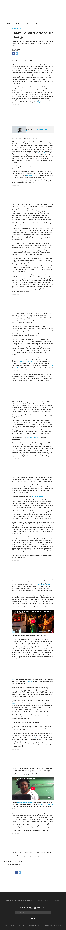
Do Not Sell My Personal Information (50, 925)
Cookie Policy (11, 902)
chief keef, (25, 875)
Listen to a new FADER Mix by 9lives (38, 130)
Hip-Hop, (41, 875)
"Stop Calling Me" (22, 153)
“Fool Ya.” (18, 367)
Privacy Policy (28, 900)
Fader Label (18, 902)
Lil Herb (46, 875)
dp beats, (31, 875)
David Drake (17, 49)
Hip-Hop (19, 28)
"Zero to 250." (34, 737)
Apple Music (41, 902)
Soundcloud (49, 902)
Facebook (46, 900)
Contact (7, 900)
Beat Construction (14, 864)
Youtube (52, 900)
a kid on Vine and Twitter (24, 802)
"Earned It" (41, 804)
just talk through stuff (33, 437)
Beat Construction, (11, 875)
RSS (59, 902)
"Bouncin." (50, 804)
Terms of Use (21, 900)
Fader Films (25, 902)
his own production (37, 496)
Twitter (40, 900)
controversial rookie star (27, 361)
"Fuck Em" (41, 153)
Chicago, (19, 875)
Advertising (13, 900)
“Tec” (52, 365)
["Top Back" (40, 102)
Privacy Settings (34, 925)
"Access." (38, 155)
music (14, 28)
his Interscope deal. (31, 175)
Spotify (55, 902)
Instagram (57, 900)
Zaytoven (29, 681)
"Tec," (14, 679)
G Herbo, (36, 875)
